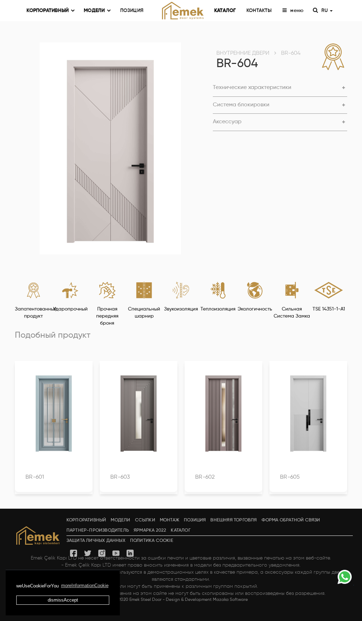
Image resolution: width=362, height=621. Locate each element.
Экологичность (255, 309)
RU (325, 10)
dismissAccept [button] (63, 600)
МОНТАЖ (169, 520)
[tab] (280, 88)
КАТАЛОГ (225, 10)
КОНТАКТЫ (259, 10)
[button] (280, 87)
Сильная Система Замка (292, 313)
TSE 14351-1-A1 (329, 309)
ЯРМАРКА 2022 (150, 530)
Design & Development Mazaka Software (207, 600)
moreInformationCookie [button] (85, 585)
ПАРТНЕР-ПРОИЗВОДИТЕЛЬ (97, 530)
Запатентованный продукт (33, 313)
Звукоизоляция (181, 309)
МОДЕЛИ (94, 10)
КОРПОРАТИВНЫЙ (48, 10)
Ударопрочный (70, 309)
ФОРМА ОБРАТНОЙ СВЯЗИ (291, 520)
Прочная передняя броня (107, 316)
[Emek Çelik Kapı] (181, 10)
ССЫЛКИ (145, 520)
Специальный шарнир (144, 313)
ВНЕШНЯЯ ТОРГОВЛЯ (233, 520)
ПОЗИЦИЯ (132, 10)
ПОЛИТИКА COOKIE (151, 540)
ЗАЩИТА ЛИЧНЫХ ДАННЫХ (95, 540)
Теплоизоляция (217, 309)
